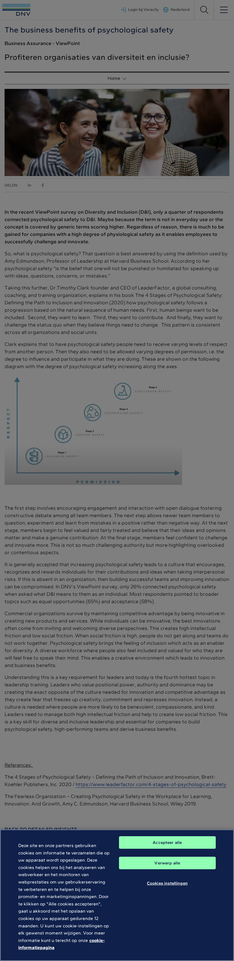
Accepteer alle (167, 842)
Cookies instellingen (167, 883)
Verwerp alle (167, 863)
